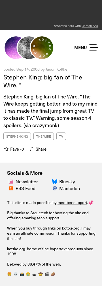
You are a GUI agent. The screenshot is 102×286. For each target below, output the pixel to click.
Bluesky (67, 181)
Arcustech (39, 213)
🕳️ (34, 274)
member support (72, 202)
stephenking (17, 136)
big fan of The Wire (57, 96)
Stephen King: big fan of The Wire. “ (42, 81)
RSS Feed (25, 188)
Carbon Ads (90, 25)
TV (61, 136)
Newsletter (27, 181)
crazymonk (45, 125)
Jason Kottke (56, 69)
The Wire (43, 136)
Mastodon (69, 188)
